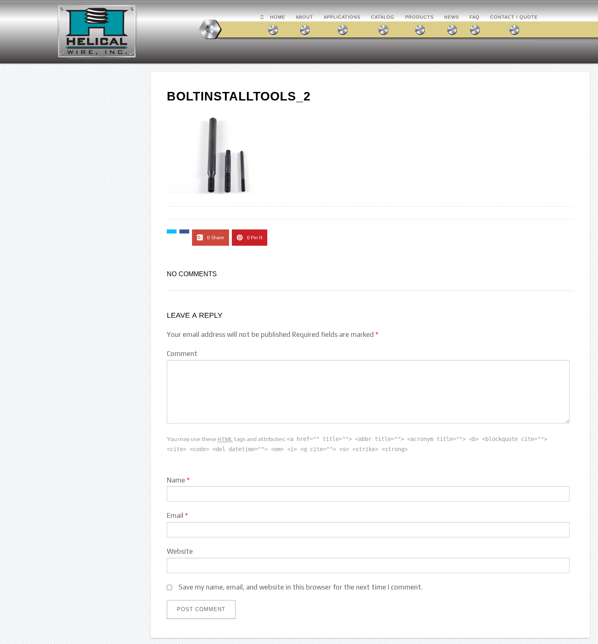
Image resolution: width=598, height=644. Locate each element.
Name (176, 480)
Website (180, 551)
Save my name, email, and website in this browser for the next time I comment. (301, 587)
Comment (182, 353)
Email (175, 515)
